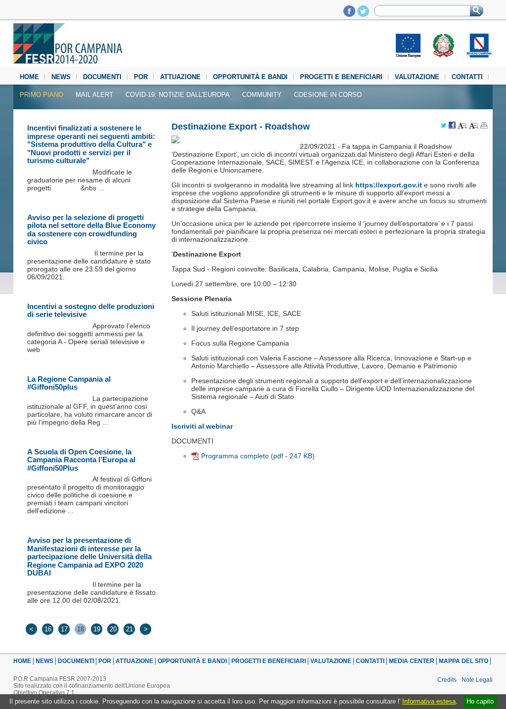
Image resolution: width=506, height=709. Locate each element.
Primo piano (41, 94)
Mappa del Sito (463, 661)
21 (129, 629)
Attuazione (180, 77)
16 (47, 629)
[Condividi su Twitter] (443, 126)
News (61, 77)
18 (80, 629)
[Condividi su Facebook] (452, 126)
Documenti (102, 77)
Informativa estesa (429, 701)
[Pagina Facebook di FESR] (349, 14)
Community (262, 94)
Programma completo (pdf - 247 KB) (258, 456)
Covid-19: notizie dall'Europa (178, 94)
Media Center (411, 661)
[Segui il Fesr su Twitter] (363, 14)
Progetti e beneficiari (341, 77)
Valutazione (417, 77)
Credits (447, 679)
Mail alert (94, 94)
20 (113, 629)
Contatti (467, 77)
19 (96, 629)
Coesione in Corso (328, 94)
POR (141, 77)
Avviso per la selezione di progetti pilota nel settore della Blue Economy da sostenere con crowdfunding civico (91, 229)
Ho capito (480, 701)
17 (64, 629)
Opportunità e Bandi (250, 77)
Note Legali (477, 679)
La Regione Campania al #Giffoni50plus (69, 383)
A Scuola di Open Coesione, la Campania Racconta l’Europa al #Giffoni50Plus (81, 459)
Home (29, 77)
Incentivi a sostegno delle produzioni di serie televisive (90, 310)
